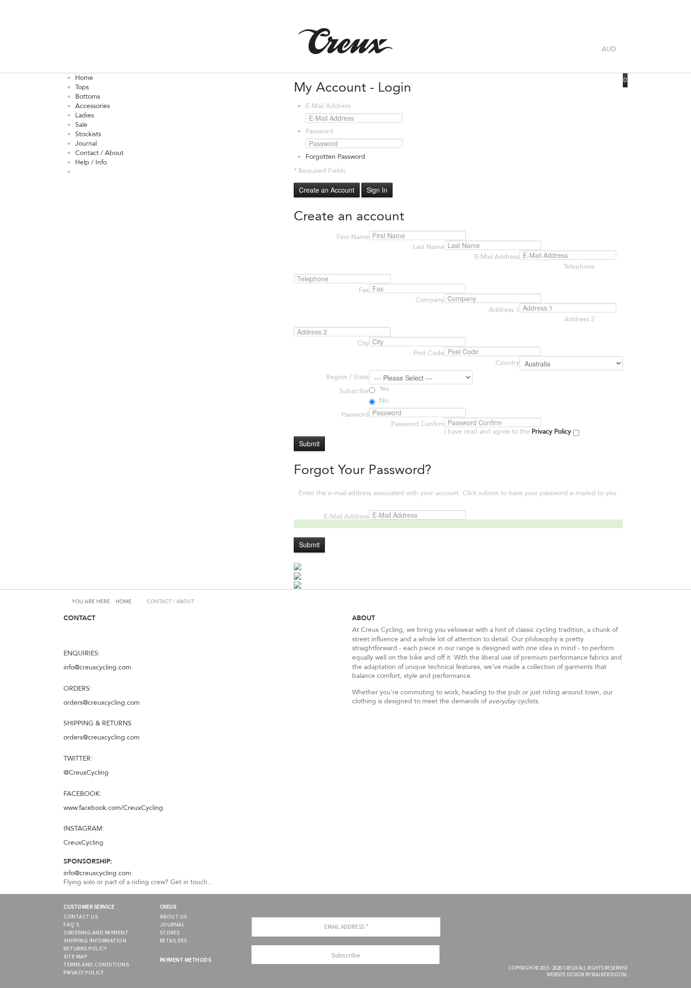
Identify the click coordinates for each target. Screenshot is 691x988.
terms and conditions (96, 964)
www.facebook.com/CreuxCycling (113, 807)
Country (507, 362)
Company (430, 300)
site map (75, 956)
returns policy (85, 948)
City (363, 343)
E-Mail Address (328, 105)
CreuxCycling (83, 842)
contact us (80, 916)
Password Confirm (417, 424)
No (382, 400)
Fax (364, 290)
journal (172, 924)
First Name (353, 237)
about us (173, 916)
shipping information (94, 940)
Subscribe (354, 391)
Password (319, 131)
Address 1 (504, 309)
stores (170, 932)
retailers (173, 940)
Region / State (347, 377)
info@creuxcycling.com (97, 667)
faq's (71, 924)
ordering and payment (95, 932)
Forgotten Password (335, 156)
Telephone (579, 266)
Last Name (428, 246)
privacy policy (83, 972)
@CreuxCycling (86, 772)
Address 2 (579, 319)
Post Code (428, 353)
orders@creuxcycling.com (101, 702)
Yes (383, 388)
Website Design (565, 974)
